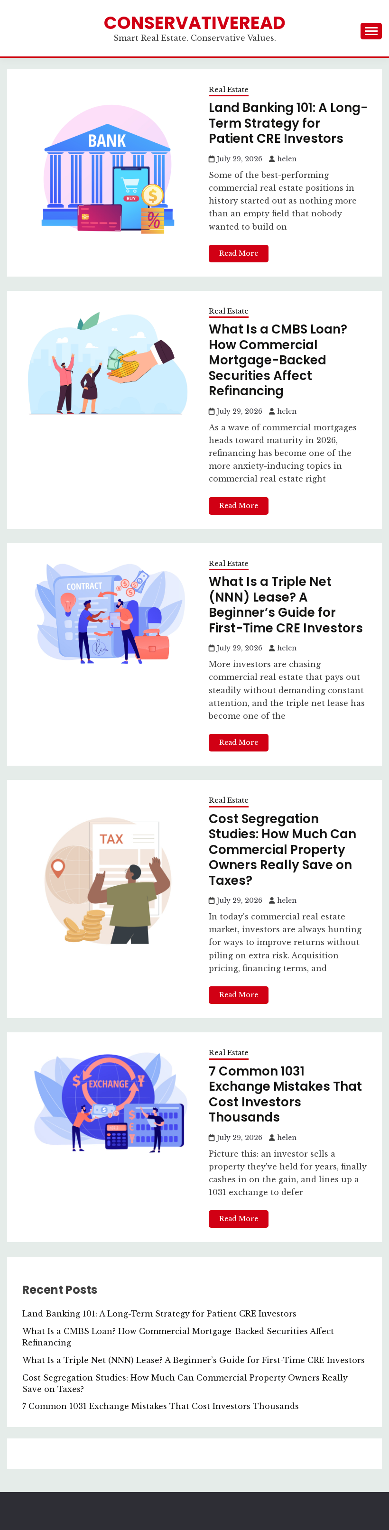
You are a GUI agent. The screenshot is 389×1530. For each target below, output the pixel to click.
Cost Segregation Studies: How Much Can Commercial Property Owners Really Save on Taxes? (282, 849)
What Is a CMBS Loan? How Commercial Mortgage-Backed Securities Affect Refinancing (278, 360)
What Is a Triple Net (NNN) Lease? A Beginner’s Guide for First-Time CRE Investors (286, 605)
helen (286, 159)
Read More (238, 253)
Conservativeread (195, 22)
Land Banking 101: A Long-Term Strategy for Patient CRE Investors (288, 123)
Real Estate (229, 89)
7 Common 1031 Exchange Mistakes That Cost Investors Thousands (285, 1094)
